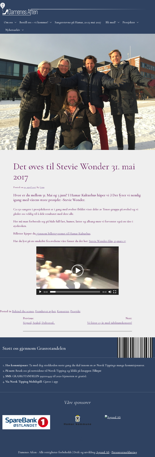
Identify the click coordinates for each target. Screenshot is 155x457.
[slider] (75, 292)
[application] (77, 270)
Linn (42, 187)
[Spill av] (40, 291)
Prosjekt (75, 311)
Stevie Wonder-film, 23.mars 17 (107, 241)
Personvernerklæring (124, 452)
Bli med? (111, 22)
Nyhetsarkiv (12, 30)
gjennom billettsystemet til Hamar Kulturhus (63, 233)
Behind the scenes (23, 311)
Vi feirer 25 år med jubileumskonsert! (109, 320)
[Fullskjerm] (114, 291)
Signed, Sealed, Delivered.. (39, 320)
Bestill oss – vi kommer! (34, 22)
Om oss (8, 22)
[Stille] (109, 291)
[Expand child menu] (15, 22)
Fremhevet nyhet (45, 311)
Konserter (63, 311)
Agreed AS (102, 452)
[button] (77, 271)
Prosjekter (129, 22)
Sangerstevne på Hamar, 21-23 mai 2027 (78, 22)
